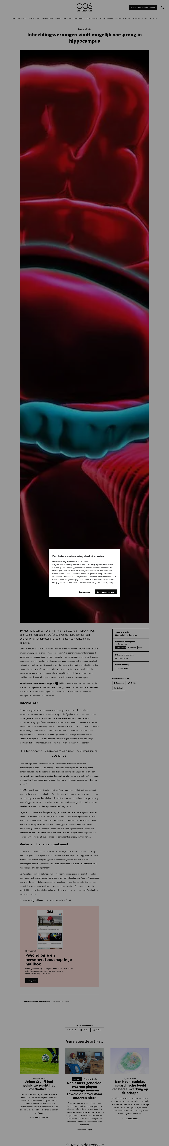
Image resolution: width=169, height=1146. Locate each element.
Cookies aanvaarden (105, 592)
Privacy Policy (107, 582)
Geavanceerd (84, 592)
